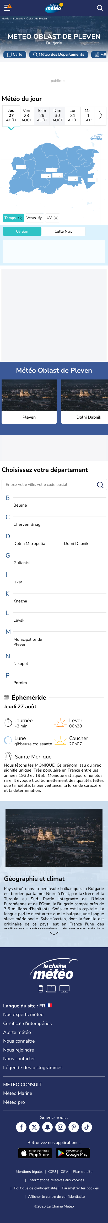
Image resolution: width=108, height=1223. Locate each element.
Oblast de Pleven (36, 18)
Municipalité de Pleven (27, 642)
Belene (20, 505)
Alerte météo (17, 1032)
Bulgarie (18, 18)
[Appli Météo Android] (73, 1153)
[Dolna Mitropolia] (45, 170)
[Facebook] (21, 1127)
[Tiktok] (87, 1127)
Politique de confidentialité (35, 1188)
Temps (10, 217)
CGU (52, 1171)
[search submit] (100, 485)
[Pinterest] (73, 1127)
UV (49, 217)
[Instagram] (60, 1127)
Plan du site (82, 1171)
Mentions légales (30, 1171)
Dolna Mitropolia (29, 543)
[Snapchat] (47, 1127)
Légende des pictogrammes (33, 1067)
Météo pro (14, 1102)
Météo (5, 18)
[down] (54, 934)
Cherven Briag (26, 524)
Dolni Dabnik (76, 543)
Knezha (20, 601)
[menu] (8, 8)
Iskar (17, 582)
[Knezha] (15, 167)
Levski (19, 620)
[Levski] (87, 180)
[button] (53, 175)
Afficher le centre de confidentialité (56, 1197)
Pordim (20, 682)
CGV (64, 1171)
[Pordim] (67, 178)
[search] (100, 8)
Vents (31, 217)
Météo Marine (17, 1093)
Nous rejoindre (18, 1050)
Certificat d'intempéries (27, 1023)
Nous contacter (19, 1058)
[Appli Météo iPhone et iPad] (35, 1153)
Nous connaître (19, 1041)
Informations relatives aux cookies (56, 1180)
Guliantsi (21, 562)
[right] (100, 116)
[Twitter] (34, 1127)
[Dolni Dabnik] (40, 175)
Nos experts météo (23, 1014)
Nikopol (20, 663)
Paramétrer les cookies (80, 1188)
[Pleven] (52, 175)
